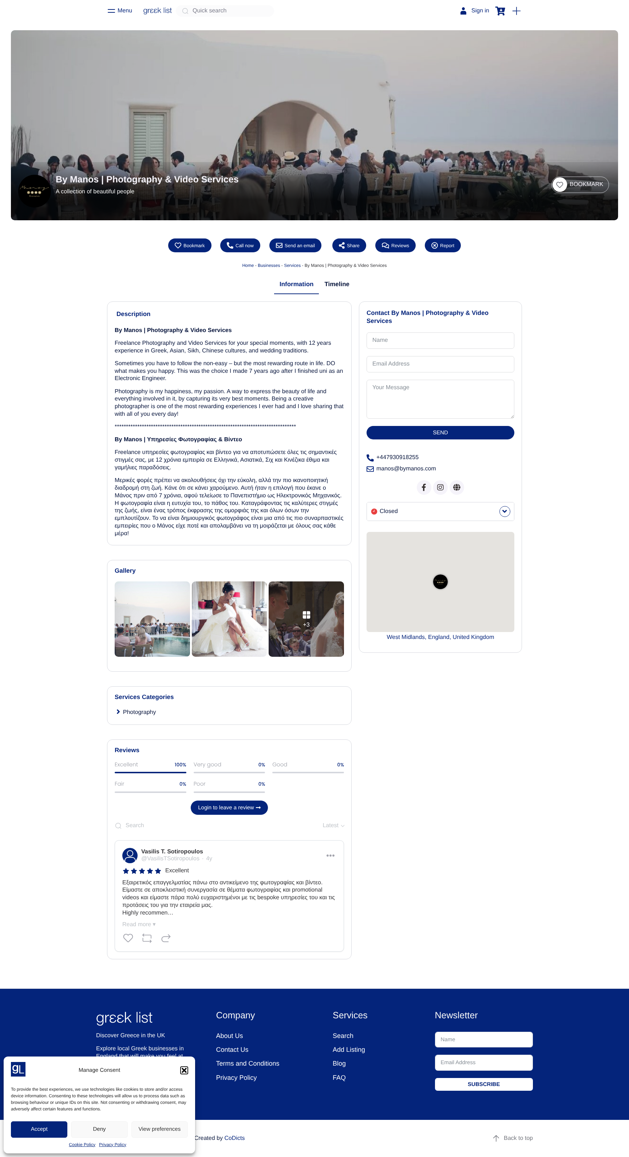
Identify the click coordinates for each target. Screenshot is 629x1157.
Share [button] (353, 245)
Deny (99, 1129)
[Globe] (457, 487)
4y (209, 859)
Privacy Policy (112, 1144)
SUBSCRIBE (484, 1084)
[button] (184, 1070)
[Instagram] (440, 487)
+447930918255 (397, 457)
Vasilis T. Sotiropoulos (172, 852)
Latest (331, 825)
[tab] (296, 284)
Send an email (300, 245)
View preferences (160, 1129)
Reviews (400, 245)
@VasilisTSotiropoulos (170, 859)
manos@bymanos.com (406, 469)
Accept (39, 1129)
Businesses (269, 265)
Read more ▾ (139, 924)
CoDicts (234, 1138)
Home (248, 265)
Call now (245, 245)
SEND (440, 433)
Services (292, 265)
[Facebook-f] (424, 487)
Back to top (518, 1138)
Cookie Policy (82, 1144)
